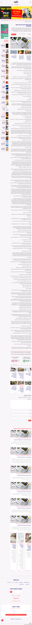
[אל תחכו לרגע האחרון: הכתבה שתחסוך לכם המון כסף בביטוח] (13, 383)
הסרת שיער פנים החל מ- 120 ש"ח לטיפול (28, 374)
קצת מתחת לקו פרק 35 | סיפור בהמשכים (24, 475)
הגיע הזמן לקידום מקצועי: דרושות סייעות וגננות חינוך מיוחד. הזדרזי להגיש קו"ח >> (21, 376)
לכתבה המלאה (21, 543)
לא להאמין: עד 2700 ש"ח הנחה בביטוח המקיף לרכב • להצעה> (21, 57)
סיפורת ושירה (26, 20)
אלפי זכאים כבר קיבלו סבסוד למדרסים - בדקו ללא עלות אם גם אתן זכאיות (13, 375)
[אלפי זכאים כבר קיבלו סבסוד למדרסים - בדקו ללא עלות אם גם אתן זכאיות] (13, 369)
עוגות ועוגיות (3, 54)
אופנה (4, 80)
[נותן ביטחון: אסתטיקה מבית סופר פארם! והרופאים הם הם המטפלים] (21, 383)
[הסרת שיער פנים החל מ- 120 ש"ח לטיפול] (28, 369)
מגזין (13, 582)
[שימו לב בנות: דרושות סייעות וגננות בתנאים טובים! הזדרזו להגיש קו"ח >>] (28, 52)
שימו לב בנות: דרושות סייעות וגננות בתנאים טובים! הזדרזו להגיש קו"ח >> (28, 58)
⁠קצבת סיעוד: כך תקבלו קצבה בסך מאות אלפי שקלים (14, 546)
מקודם (23, 54)
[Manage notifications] (30, 623)
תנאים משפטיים (18, 595)
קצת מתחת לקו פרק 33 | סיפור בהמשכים (24, 508)
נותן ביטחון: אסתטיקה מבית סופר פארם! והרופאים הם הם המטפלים (21, 389)
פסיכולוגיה (3, 85)
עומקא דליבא (3, 59)
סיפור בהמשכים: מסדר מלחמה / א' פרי (3, 114)
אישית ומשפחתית (26, 582)
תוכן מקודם (27, 570)
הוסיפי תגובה (14, 34)
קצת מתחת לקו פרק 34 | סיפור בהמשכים (24, 491)
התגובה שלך (29, 399)
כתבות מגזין (3, 49)
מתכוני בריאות (3, 69)
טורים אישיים (9, 582)
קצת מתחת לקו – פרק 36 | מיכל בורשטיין (24, 457)
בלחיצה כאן (13, 354)
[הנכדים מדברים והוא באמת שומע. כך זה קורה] (13, 52)
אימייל (30, 413)
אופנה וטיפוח (21, 582)
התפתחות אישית (3, 142)
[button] (30, 2)
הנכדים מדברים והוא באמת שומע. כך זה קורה (13, 57)
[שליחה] (10, 592)
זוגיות (4, 126)
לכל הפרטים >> (13, 543)
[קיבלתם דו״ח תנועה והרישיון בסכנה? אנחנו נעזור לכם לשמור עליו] (28, 383)
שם (30, 410)
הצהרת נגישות (13, 595)
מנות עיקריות (3, 75)
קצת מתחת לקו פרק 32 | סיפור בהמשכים (24, 525)
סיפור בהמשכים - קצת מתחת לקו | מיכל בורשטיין (16, 20)
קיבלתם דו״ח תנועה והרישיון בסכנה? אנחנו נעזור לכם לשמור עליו (28, 388)
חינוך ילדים (3, 64)
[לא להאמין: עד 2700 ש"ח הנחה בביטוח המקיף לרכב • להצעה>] (21, 52)
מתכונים (16, 582)
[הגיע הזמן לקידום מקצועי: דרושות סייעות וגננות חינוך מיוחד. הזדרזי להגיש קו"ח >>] (21, 369)
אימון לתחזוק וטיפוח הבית (3, 107)
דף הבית (30, 20)
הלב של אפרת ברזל (3, 120)
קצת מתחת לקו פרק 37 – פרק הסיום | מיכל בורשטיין (22, 439)
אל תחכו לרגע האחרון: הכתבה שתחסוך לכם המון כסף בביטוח (13, 388)
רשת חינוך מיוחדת (28, 54)
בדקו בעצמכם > (14, 385)
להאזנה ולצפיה (22, 584)
